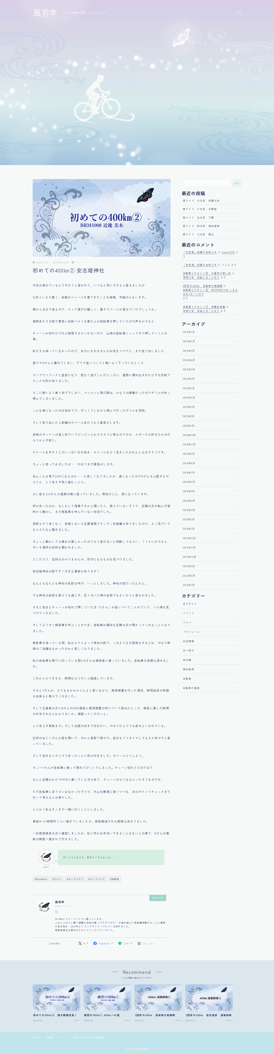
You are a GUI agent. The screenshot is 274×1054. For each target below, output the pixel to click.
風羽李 (45, 12)
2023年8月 (189, 575)
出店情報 (188, 641)
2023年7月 (189, 585)
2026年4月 (189, 360)
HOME (36, 1037)
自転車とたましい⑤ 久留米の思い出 (207, 273)
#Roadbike (41, 879)
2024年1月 (189, 528)
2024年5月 (189, 491)
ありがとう (190, 603)
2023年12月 (189, 538)
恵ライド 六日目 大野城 (200, 209)
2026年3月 (189, 369)
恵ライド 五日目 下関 (198, 217)
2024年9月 (189, 453)
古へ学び (188, 650)
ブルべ (79, 262)
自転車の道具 (191, 688)
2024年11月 (189, 444)
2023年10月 (190, 557)
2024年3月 (189, 510)
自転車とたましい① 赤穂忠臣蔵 (204, 306)
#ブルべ (57, 879)
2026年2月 (189, 378)
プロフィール (191, 632)
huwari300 (228, 252)
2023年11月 (189, 547)
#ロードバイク (97, 879)
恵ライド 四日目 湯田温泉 (201, 226)
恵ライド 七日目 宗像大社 (201, 200)
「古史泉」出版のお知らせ (200, 252)
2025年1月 (189, 425)
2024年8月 (189, 463)
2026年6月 (189, 341)
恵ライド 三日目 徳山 (198, 234)
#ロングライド (75, 879)
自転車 (187, 678)
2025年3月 (189, 407)
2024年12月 (189, 435)
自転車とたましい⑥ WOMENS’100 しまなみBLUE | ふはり (210, 292)
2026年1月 (189, 388)
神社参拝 (188, 669)
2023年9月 (189, 566)
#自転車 (114, 879)
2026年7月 (189, 332)
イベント (188, 613)
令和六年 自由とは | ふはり (201, 277)
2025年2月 (189, 416)
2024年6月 (189, 482)
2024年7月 (189, 472)
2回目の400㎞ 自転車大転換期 (203, 286)
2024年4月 (189, 500)
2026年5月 (189, 351)
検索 (237, 183)
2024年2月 (189, 519)
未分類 (187, 660)
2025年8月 (189, 397)
